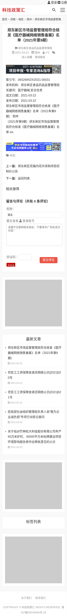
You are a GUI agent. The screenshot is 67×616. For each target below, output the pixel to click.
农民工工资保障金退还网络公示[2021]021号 (34, 395)
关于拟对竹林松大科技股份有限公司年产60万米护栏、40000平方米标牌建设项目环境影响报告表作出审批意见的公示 (34, 436)
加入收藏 (27, 57)
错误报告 (40, 57)
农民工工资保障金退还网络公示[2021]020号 (34, 375)
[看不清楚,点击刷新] (11, 265)
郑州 (29, 19)
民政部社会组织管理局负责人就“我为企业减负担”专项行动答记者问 (33, 414)
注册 (63, 2)
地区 (21, 19)
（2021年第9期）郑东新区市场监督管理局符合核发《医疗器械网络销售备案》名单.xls (33, 127)
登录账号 (28, 220)
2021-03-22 (22, 52)
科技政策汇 (19, 9)
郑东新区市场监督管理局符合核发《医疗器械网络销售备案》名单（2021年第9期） (34, 353)
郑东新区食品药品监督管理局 (35, 48)
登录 (53, 2)
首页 (4, 19)
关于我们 (26, 597)
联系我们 (40, 597)
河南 (12, 19)
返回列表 (24, 178)
